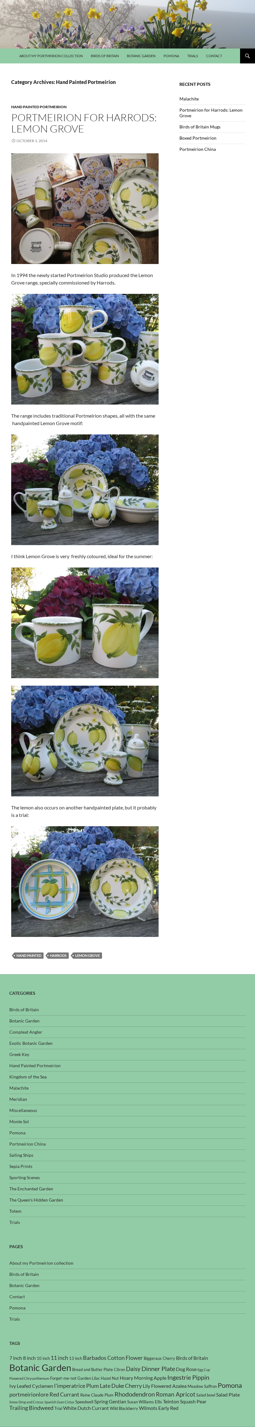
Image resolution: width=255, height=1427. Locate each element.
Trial (58, 1408)
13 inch (75, 1358)
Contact (214, 56)
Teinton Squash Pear (184, 1401)
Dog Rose (186, 1369)
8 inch (29, 1358)
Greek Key (19, 1054)
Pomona (171, 56)
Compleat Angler (25, 1032)
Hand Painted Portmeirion (39, 106)
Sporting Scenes (24, 1177)
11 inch (59, 1358)
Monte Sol (19, 1121)
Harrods (58, 955)
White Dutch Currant (86, 1408)
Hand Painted (28, 955)
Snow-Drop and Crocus (26, 1402)
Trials (192, 56)
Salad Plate (228, 1394)
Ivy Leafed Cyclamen (31, 1386)
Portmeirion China (197, 149)
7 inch (15, 1358)
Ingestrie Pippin (188, 1377)
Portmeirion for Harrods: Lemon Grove (84, 123)
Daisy (133, 1368)
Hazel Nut (110, 1378)
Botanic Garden (141, 56)
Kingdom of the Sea (28, 1076)
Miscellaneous (23, 1110)
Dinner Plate (158, 1368)
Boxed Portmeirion (197, 138)
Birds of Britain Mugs (199, 126)
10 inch (43, 1358)
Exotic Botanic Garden (31, 1043)
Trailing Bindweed (31, 1408)
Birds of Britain (105, 56)
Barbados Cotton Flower (113, 1358)
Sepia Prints (20, 1166)
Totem (15, 1211)
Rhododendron (134, 1394)
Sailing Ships (21, 1155)
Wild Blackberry (124, 1408)
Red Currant (64, 1394)
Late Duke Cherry (121, 1386)
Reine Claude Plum (97, 1394)
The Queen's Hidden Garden (36, 1199)
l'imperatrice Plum (76, 1386)
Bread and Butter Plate (92, 1369)
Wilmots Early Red (158, 1408)
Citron (119, 1369)
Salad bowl (205, 1394)
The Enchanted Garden (31, 1188)
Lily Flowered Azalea (165, 1386)
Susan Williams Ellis (144, 1401)
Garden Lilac (88, 1378)
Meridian (18, 1099)
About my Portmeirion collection (51, 56)
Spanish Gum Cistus (59, 1402)
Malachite (189, 98)
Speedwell (84, 1401)
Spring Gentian (110, 1401)
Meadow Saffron (202, 1386)
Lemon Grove (87, 955)
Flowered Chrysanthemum (29, 1378)
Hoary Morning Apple (143, 1378)
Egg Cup (203, 1370)
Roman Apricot (175, 1394)
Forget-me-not (63, 1378)
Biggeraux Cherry (159, 1358)
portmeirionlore (29, 1394)
